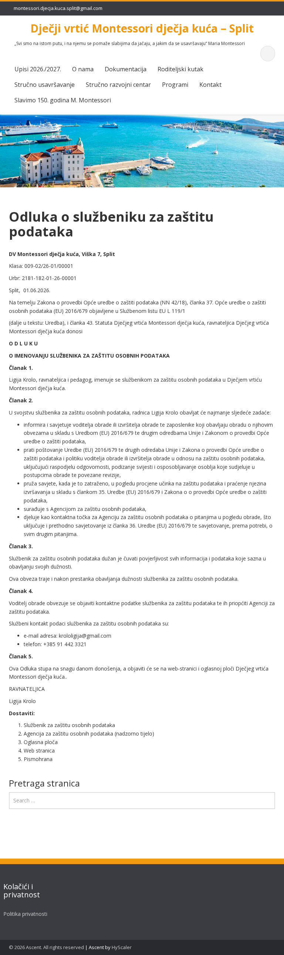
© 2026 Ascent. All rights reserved (46, 947)
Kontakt (210, 85)
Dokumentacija (125, 69)
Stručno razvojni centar (118, 85)
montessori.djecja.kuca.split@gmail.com (58, 8)
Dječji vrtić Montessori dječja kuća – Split (142, 28)
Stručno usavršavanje (44, 85)
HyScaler (122, 947)
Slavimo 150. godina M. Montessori (62, 100)
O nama (83, 69)
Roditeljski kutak (180, 69)
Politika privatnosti (25, 913)
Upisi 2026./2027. (37, 69)
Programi (175, 85)
